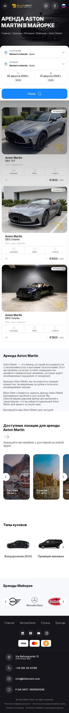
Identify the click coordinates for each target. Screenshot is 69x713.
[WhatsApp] (46, 6)
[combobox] (63, 6)
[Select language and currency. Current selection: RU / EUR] (63, 6)
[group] (34, 477)
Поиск (32, 93)
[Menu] (5, 6)
